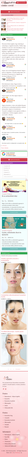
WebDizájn (17, 452)
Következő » (5, 145)
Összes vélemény (4, 148)
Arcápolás (4, 194)
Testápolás (9, 194)
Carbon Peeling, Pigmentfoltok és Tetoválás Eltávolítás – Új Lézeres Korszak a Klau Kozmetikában (15, 19)
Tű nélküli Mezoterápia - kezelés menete (12, 331)
